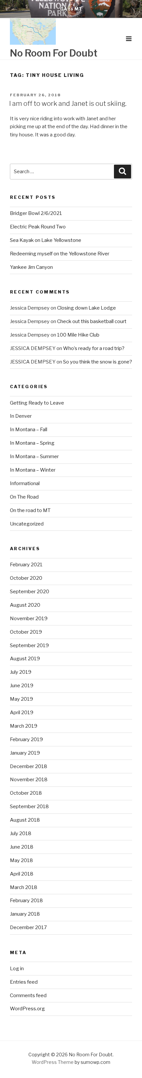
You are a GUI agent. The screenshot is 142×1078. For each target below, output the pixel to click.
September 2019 (29, 645)
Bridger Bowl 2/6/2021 (36, 213)
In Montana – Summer (34, 456)
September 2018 (29, 806)
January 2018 (25, 914)
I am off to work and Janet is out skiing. (67, 103)
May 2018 (21, 860)
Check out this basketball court (91, 321)
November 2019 (29, 618)
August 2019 (25, 659)
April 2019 (21, 712)
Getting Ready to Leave (37, 403)
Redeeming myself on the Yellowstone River (59, 254)
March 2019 (23, 726)
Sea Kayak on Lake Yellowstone (45, 240)
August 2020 (25, 605)
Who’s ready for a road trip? (93, 348)
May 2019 (21, 699)
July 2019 (20, 672)
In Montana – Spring (32, 443)
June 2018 (21, 847)
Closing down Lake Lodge (86, 308)
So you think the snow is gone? (97, 362)
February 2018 (26, 900)
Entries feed (24, 982)
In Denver (21, 416)
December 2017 (28, 927)
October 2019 (26, 632)
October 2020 (26, 578)
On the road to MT (30, 510)
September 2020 (29, 592)
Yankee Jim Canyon (31, 267)
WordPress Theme (53, 1062)
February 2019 (26, 739)
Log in (17, 969)
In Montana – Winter (32, 470)
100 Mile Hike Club (78, 335)
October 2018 (26, 793)
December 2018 (28, 766)
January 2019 (25, 753)
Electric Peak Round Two (38, 227)
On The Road (24, 497)
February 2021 (26, 565)
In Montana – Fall (28, 430)
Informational (25, 483)
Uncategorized (27, 524)
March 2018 (23, 887)
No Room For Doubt (53, 53)
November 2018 (29, 780)
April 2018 (21, 874)
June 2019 (21, 686)
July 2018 (20, 833)
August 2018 (25, 820)
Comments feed (28, 995)
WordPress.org (27, 1009)
